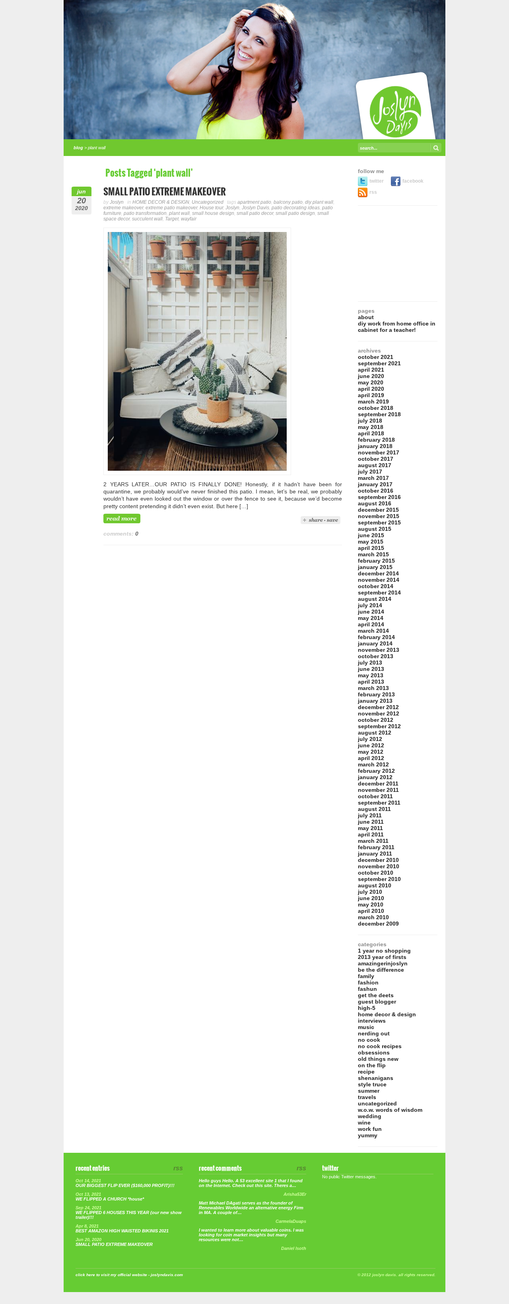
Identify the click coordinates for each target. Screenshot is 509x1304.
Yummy (367, 1135)
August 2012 (374, 732)
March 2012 (373, 764)
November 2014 (378, 580)
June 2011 (371, 822)
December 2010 (378, 860)
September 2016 (379, 497)
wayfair (188, 219)
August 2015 (374, 529)
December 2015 (378, 510)
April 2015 (371, 548)
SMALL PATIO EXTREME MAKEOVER (164, 192)
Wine (364, 1122)
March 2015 (373, 554)
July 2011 (370, 815)
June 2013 (371, 669)
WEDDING (369, 1116)
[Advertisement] (397, 253)
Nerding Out (374, 1033)
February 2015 (376, 560)
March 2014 (373, 631)
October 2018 (375, 408)
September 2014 (379, 592)
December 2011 (378, 783)
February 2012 (376, 771)
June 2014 (371, 611)
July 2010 (370, 892)
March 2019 (373, 401)
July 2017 (370, 471)
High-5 (366, 1008)
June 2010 (371, 898)
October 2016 (375, 490)
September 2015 (379, 522)
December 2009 (378, 923)
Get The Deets (376, 995)
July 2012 (370, 739)
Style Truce (372, 1084)
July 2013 (370, 662)
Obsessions (374, 1052)
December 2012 (378, 707)
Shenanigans (375, 1078)
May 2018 (370, 427)
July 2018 (370, 420)
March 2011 (373, 841)
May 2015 (370, 541)
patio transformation (145, 213)
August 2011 (374, 809)
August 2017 (374, 465)
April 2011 (371, 834)
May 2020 (370, 382)
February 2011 (376, 847)
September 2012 (379, 726)
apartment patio (254, 202)
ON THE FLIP (372, 1065)
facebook (413, 181)
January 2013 (375, 701)
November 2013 (378, 650)
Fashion (368, 982)
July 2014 (370, 605)
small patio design (295, 213)
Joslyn (117, 202)
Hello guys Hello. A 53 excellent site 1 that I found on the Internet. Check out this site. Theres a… (251, 1183)
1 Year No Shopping (384, 950)
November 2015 (378, 516)
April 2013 (371, 681)
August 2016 (374, 503)
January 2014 (375, 643)
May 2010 (370, 904)
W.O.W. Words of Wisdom (390, 1110)
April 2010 (371, 911)
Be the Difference (381, 970)
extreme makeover (123, 208)
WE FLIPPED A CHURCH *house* (110, 1199)
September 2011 (379, 802)
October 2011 (375, 796)
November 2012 (378, 713)
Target (172, 219)
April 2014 (371, 624)
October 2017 (375, 459)
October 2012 (375, 720)
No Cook (369, 1040)
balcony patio (288, 202)
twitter (377, 181)
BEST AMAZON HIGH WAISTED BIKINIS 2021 (122, 1230)
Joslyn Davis (255, 208)
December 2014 (378, 573)
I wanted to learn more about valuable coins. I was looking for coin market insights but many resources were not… (251, 1235)
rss (373, 192)
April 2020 (371, 389)
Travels (367, 1097)
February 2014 (376, 637)
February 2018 (376, 440)
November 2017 (378, 452)
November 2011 (378, 790)
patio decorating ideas (296, 208)
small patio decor (255, 213)
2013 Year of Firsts (382, 957)
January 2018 (375, 446)
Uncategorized (207, 202)
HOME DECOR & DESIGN (160, 202)
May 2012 (370, 751)
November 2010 (378, 866)
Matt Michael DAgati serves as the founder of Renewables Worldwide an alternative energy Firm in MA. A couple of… (251, 1208)
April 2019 (371, 395)
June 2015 (371, 535)
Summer (368, 1091)
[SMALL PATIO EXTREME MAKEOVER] (197, 473)
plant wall (179, 213)
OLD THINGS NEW (378, 1059)
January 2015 (375, 567)
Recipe (366, 1071)
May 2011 (370, 828)
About (366, 317)
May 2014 (370, 618)
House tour (211, 208)
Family (366, 976)
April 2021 (371, 369)
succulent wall (147, 219)
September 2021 (379, 363)
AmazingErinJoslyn (383, 963)
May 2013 (370, 675)
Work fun (370, 1129)
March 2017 (373, 478)
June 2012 (371, 745)
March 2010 (373, 917)
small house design (213, 213)
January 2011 (375, 853)
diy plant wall (319, 202)
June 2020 (371, 376)
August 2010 (374, 885)
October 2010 (375, 872)
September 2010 (379, 879)
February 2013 (376, 694)
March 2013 (373, 688)
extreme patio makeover (171, 208)
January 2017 (375, 484)
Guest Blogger (377, 1001)
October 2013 (375, 656)
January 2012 (375, 777)
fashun (367, 989)
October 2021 (375, 357)
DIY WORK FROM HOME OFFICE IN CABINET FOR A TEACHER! (396, 326)
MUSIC (366, 1027)
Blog (78, 147)
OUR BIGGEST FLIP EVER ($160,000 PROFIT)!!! (125, 1185)
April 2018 (371, 433)
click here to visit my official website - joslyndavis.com (129, 1275)
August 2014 (374, 599)
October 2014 (375, 586)
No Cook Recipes (380, 1046)
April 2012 (371, 758)
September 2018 (379, 414)
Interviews (372, 1020)
